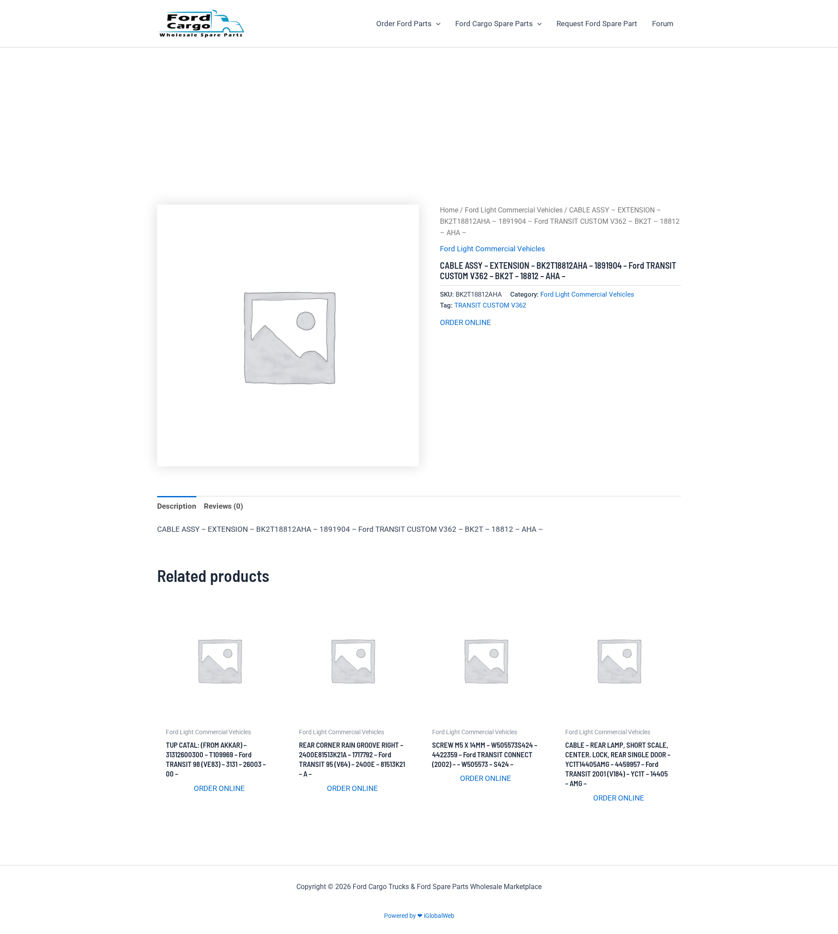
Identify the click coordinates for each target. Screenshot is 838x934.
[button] (436, 23)
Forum (662, 23)
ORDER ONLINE (465, 322)
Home (449, 210)
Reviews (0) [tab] (223, 506)
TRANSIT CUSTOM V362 (490, 305)
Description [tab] (176, 506)
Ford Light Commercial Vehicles (514, 210)
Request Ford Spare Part (596, 23)
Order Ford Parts (404, 23)
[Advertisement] (419, 113)
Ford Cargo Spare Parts (494, 23)
